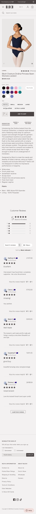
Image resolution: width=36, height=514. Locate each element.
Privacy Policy (6, 481)
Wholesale (21, 474)
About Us (21, 468)
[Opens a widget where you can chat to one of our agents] (29, 510)
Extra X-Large (20, 108)
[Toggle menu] (3, 7)
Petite (5, 104)
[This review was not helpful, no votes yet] (30, 282)
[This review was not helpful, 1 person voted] (30, 374)
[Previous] (4, 63)
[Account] (27, 6)
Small (12, 104)
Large (27, 104)
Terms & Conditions (8, 485)
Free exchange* (22, 2)
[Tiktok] (21, 499)
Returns (4, 478)
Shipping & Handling (9, 474)
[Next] (32, 63)
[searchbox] (11, 245)
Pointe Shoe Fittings (8, 471)
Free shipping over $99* (7, 2)
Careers (20, 478)
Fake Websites (6, 488)
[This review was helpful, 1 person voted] (27, 282)
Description (6, 123)
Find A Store (22, 471)
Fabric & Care (16, 123)
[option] (18, 43)
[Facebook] (14, 499)
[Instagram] (17, 499)
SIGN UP (30, 455)
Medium (20, 104)
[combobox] (24, 250)
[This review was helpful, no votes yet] (27, 311)
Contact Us (5, 468)
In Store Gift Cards (8, 492)
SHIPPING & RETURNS (28, 123)
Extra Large (7, 108)
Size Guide (30, 88)
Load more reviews (18, 412)
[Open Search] (3, 13)
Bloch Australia (15, 509)
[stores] (34, 2)
